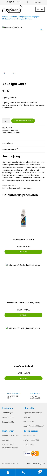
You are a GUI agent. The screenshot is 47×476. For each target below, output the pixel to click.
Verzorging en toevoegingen (28, 17)
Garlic (9, 132)
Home (4, 17)
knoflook (16, 132)
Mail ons (38, 2)
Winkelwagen (36, 470)
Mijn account (8, 472)
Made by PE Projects (36, 463)
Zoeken (23, 472)
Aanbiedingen (7, 412)
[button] (41, 29)
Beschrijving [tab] (7, 143)
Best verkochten (8, 422)
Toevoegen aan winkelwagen (23, 121)
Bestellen (23, 252)
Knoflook (15, 19)
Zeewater (12, 17)
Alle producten (8, 417)
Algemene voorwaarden (33, 412)
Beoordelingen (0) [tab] (10, 149)
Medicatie (6, 19)
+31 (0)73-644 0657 (13, 2)
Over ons (27, 417)
